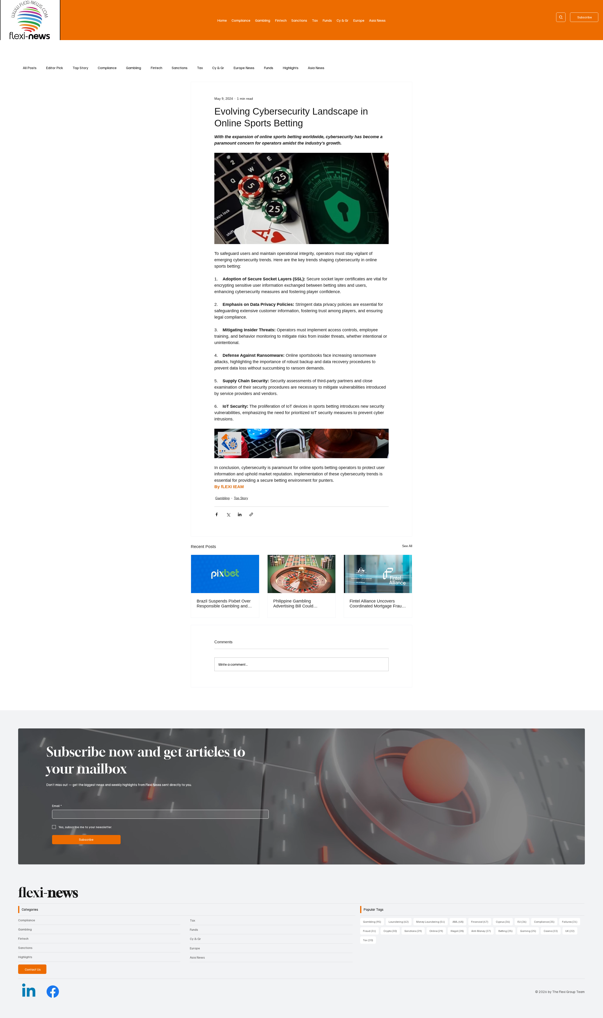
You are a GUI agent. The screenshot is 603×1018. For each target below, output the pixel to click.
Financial (481, 921)
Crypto (391, 931)
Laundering (400, 921)
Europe (195, 948)
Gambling (133, 67)
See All (407, 546)
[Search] (561, 17)
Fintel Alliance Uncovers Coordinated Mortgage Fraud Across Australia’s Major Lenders (377, 604)
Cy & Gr (218, 67)
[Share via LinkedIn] (239, 514)
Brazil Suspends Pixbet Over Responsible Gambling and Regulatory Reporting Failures (225, 604)
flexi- (48, 892)
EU (523, 921)
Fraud (371, 931)
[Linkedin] (28, 991)
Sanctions (179, 67)
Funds (268, 67)
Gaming (529, 931)
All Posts (30, 67)
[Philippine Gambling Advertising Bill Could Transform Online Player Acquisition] (302, 574)
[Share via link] (251, 514)
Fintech (156, 67)
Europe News (243, 67)
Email (57, 806)
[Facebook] (53, 991)
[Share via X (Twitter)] (228, 514)
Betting (506, 931)
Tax (200, 67)
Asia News (316, 67)
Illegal (459, 931)
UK (571, 931)
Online (437, 931)
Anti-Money (482, 931)
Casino (552, 931)
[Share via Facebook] (216, 514)
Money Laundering (432, 921)
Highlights (290, 67)
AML (459, 921)
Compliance (107, 67)
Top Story (80, 67)
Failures (571, 921)
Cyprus (504, 921)
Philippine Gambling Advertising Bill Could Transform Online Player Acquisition (296, 604)
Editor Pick (54, 67)
